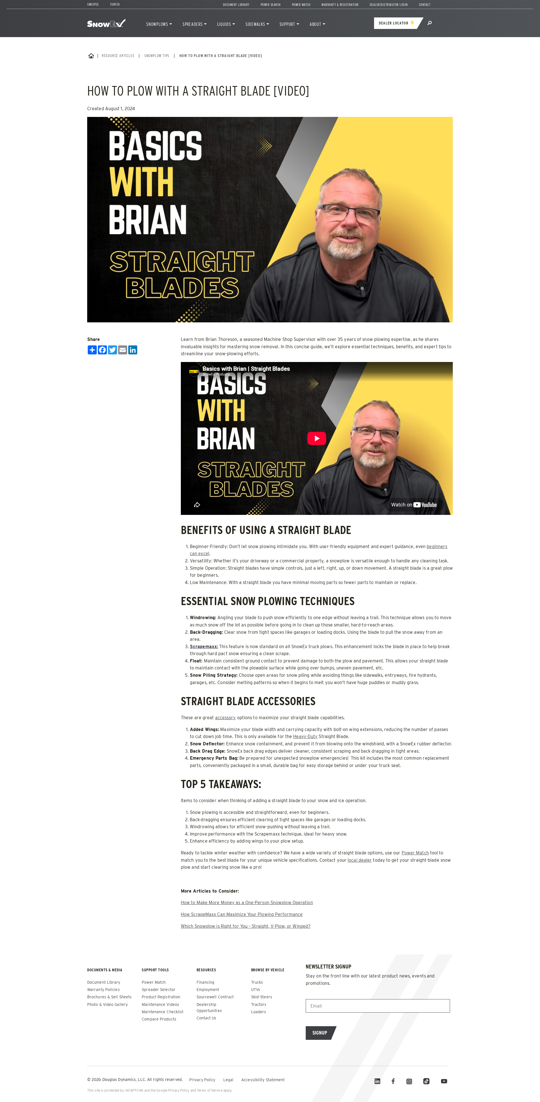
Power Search (271, 5)
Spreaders (193, 24)
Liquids (224, 24)
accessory (225, 717)
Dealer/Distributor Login (389, 5)
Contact (425, 5)
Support (287, 24)
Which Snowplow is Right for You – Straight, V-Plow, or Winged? (245, 926)
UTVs (255, 989)
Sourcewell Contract (215, 997)
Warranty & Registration (340, 5)
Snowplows (157, 24)
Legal (229, 1080)
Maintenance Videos (160, 1004)
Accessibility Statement (263, 1080)
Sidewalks (255, 24)
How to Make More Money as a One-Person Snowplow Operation (247, 902)
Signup (319, 1033)
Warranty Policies (103, 989)
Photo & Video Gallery (107, 1004)
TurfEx (115, 4)
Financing (206, 982)
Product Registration (161, 997)
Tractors (259, 1004)
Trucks (257, 982)
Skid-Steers (261, 997)
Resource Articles (118, 55)
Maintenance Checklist (162, 1012)
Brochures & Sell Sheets (109, 997)
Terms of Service (209, 1090)
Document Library (236, 5)
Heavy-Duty (305, 736)
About (315, 24)
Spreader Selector (159, 989)
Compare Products (159, 1019)
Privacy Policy (203, 1080)
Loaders (258, 1012)
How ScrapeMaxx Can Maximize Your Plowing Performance (242, 914)
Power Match (301, 5)
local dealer (360, 860)
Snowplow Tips (156, 55)
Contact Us (207, 1018)
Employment (208, 989)
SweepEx (93, 4)
